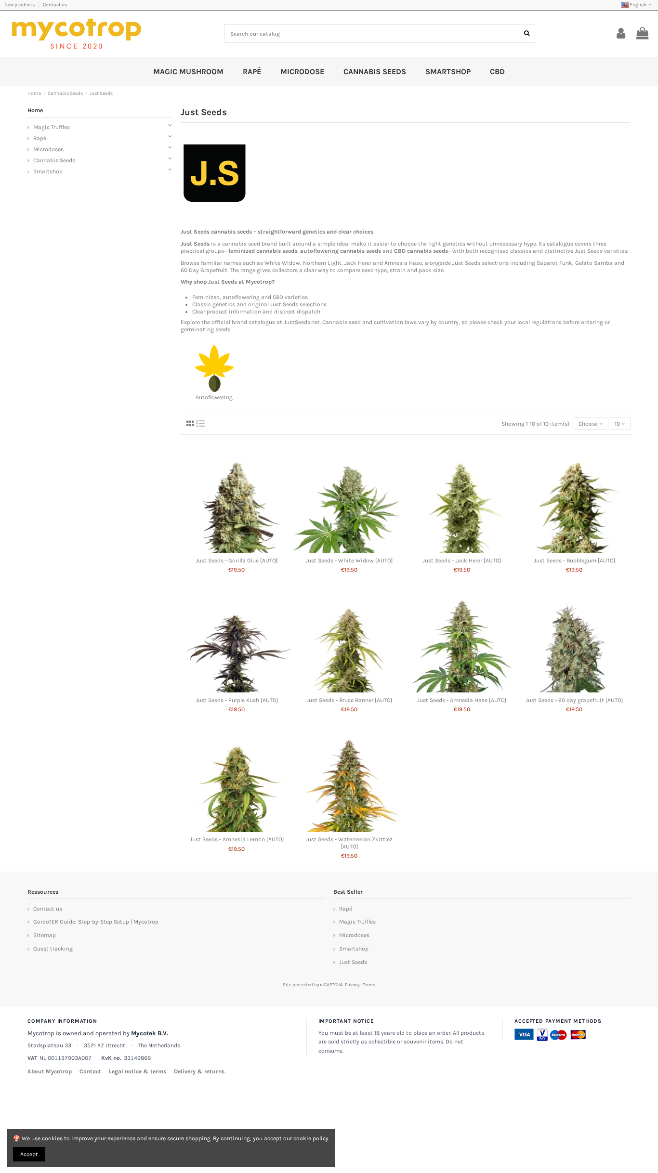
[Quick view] (237, 550)
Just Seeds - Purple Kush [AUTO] (237, 700)
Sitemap (44, 935)
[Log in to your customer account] (621, 33)
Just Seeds (353, 962)
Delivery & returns (199, 1071)
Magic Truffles (51, 127)
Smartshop (48, 171)
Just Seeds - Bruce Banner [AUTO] (349, 700)
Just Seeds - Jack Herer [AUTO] (461, 560)
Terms (369, 984)
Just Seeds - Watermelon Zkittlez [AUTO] (349, 842)
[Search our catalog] (526, 33)
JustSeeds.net (302, 322)
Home (35, 110)
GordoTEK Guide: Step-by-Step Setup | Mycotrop (95, 921)
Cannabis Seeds (54, 160)
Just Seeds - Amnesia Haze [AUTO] (461, 700)
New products (20, 5)
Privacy (352, 984)
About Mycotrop (49, 1071)
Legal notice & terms (137, 1071)
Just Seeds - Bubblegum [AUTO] (574, 560)
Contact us (55, 5)
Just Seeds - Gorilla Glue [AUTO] (236, 560)
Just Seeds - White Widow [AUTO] (349, 560)
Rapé (39, 138)
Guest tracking (53, 948)
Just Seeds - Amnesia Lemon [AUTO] (237, 839)
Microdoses (48, 149)
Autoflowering (214, 397)
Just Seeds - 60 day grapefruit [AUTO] (574, 700)
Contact (90, 1071)
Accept (29, 1154)
